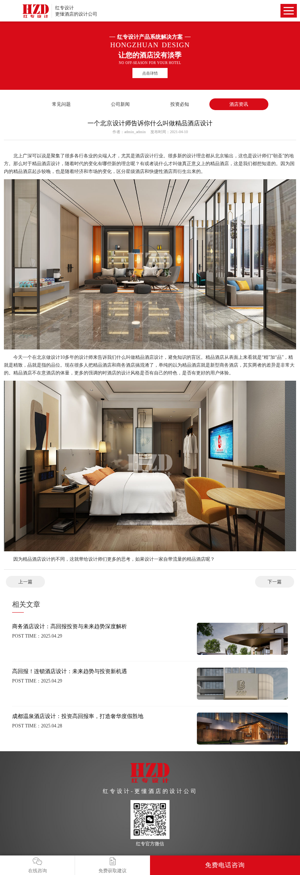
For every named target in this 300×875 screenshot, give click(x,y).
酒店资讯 (238, 104)
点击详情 (150, 73)
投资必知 (179, 104)
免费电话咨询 (225, 865)
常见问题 (61, 104)
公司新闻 (120, 104)
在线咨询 (37, 870)
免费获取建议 (112, 870)
